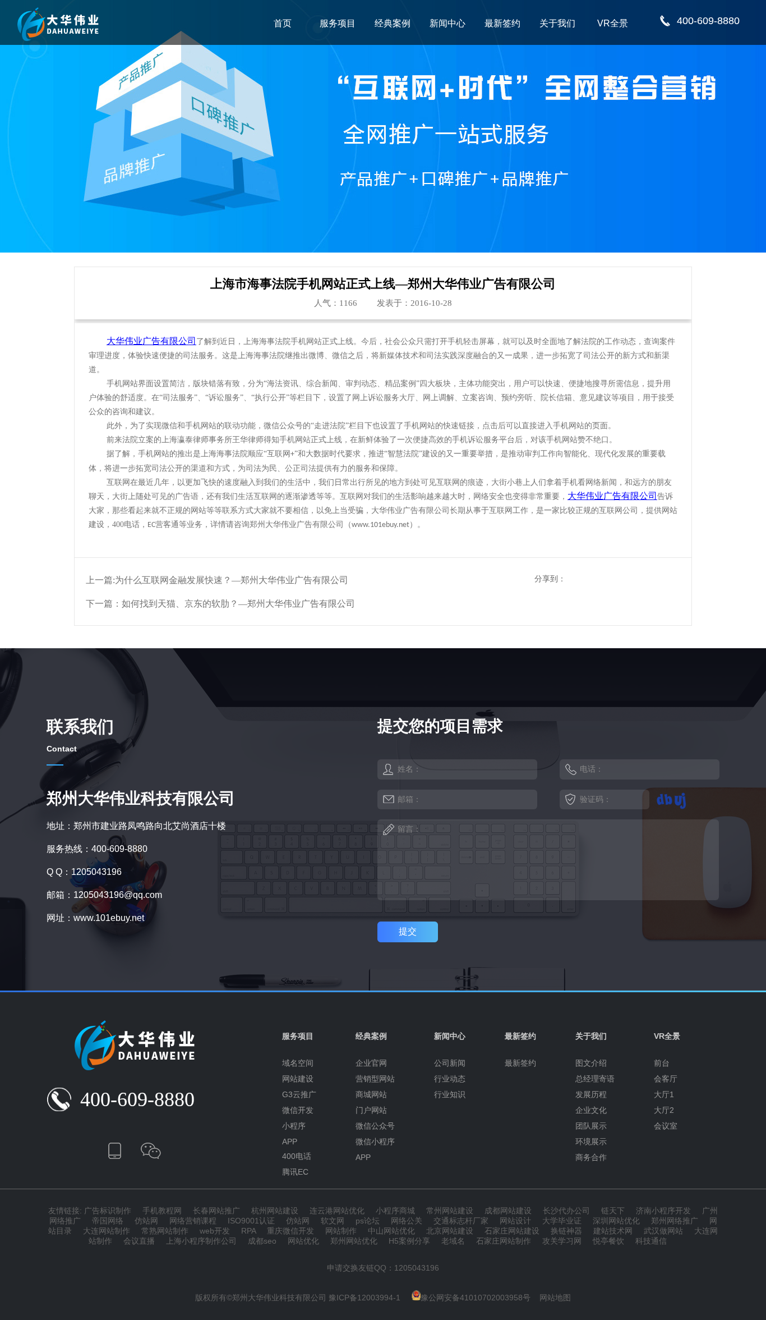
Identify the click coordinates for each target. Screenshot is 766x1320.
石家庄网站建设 (511, 1230)
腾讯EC (295, 1171)
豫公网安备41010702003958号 (475, 1297)
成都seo (262, 1240)
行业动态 (449, 1078)
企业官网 (371, 1062)
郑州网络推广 (674, 1220)
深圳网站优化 (616, 1220)
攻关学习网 (562, 1240)
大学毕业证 (562, 1220)
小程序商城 (395, 1210)
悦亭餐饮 (608, 1240)
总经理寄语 (595, 1078)
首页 (283, 23)
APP (289, 1141)
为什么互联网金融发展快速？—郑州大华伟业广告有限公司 (231, 580)
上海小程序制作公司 (201, 1240)
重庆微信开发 (290, 1230)
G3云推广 (299, 1094)
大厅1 (664, 1094)
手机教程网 (162, 1210)
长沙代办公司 (566, 1210)
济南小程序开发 (663, 1210)
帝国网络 (107, 1220)
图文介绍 (591, 1062)
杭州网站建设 (274, 1210)
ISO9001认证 (251, 1220)
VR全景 (612, 23)
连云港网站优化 (337, 1210)
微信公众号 (375, 1125)
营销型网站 (375, 1078)
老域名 (453, 1240)
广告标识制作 (107, 1210)
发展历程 (591, 1094)
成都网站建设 (508, 1210)
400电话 (296, 1156)
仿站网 (146, 1220)
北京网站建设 (449, 1230)
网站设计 (515, 1220)
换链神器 (566, 1230)
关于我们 (557, 23)
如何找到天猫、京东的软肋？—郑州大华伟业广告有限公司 (238, 603)
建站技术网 (613, 1230)
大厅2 (664, 1110)
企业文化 (591, 1110)
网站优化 (303, 1240)
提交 (408, 931)
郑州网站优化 (353, 1240)
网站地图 (555, 1297)
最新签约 (502, 23)
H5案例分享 (409, 1240)
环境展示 (591, 1141)
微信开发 (297, 1110)
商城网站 (371, 1094)
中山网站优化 (391, 1230)
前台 (662, 1062)
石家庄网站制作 (503, 1240)
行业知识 (449, 1094)
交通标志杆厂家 (460, 1220)
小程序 (294, 1125)
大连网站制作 (106, 1230)
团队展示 (591, 1125)
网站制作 (341, 1230)
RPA (248, 1230)
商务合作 (591, 1157)
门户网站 (371, 1110)
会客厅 (665, 1078)
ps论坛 (368, 1220)
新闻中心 (447, 23)
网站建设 (297, 1078)
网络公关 (406, 1220)
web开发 (215, 1230)
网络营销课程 (192, 1220)
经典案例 (392, 23)
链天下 (613, 1210)
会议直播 (139, 1240)
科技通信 (651, 1240)
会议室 (665, 1125)
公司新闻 (449, 1062)
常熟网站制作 (164, 1230)
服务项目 (338, 23)
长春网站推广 (216, 1210)
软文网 (332, 1220)
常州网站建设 (449, 1210)
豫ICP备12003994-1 (364, 1297)
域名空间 (297, 1062)
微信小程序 (375, 1141)
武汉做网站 (663, 1230)
